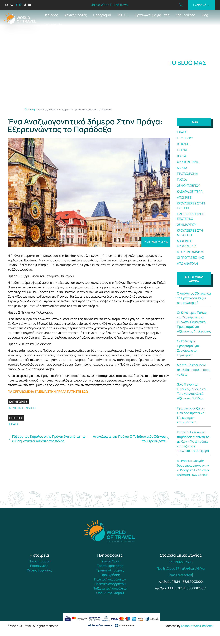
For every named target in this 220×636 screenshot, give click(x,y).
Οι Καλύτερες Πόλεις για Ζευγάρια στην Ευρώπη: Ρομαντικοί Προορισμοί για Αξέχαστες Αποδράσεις (194, 321)
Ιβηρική (182, 150)
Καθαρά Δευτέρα (189, 191)
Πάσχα (182, 180)
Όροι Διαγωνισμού (110, 593)
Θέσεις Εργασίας (39, 570)
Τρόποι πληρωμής (110, 570)
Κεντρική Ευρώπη (22, 408)
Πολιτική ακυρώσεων (110, 579)
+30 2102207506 (181, 562)
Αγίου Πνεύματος (190, 252)
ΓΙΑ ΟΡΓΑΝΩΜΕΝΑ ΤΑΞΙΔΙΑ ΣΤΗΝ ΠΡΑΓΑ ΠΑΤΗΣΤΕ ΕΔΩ (48, 391)
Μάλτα (182, 168)
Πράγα (14, 424)
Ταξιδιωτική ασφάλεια (110, 588)
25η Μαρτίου (186, 225)
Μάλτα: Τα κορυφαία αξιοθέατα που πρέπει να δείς (193, 370)
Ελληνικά (201, 5)
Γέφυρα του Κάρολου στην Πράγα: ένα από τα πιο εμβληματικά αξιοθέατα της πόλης (49, 438)
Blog (204, 15)
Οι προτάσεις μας (190, 257)
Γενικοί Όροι (109, 561)
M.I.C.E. (123, 15)
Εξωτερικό (185, 138)
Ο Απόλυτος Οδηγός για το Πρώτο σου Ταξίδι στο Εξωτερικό (194, 298)
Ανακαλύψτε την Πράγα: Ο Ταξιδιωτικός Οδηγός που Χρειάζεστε (129, 438)
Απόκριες (184, 197)
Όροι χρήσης (110, 575)
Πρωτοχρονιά (187, 174)
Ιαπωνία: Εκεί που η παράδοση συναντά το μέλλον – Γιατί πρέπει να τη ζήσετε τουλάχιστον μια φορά (193, 441)
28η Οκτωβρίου (188, 185)
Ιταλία (181, 156)
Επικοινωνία (53, 25)
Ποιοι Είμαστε (39, 561)
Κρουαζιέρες (185, 15)
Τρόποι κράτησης (110, 566)
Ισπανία (182, 144)
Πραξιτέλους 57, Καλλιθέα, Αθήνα (181, 568)
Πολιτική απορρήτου (110, 584)
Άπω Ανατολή (187, 263)
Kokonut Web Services (196, 626)
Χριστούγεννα (188, 162)
